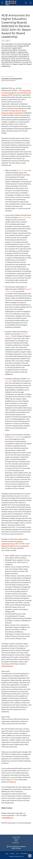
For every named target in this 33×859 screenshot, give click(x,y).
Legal (7, 853)
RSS (17, 853)
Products (16, 839)
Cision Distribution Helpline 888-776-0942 (17, 847)
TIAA (25, 659)
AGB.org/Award (7, 666)
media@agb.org (7, 818)
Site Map (12, 853)
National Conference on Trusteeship (15, 546)
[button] (26, 3)
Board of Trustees (23, 170)
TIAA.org (12, 782)
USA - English (5, 40)
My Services (15, 842)
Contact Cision (16, 837)
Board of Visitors (15, 437)
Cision (19, 856)
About (16, 840)
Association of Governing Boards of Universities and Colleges (16, 93)
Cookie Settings (24, 853)
